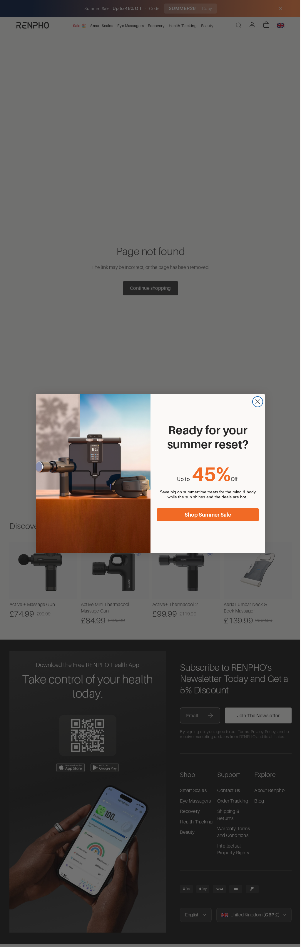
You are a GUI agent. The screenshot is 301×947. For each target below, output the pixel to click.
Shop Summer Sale (206, 515)
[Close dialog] (256, 402)
